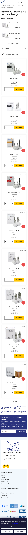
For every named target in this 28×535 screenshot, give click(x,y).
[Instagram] (7, 466)
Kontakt (3, 475)
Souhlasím (20, 531)
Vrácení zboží (4, 498)
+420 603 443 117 (11, 459)
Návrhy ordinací (5, 479)
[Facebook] (4, 466)
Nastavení (13, 527)
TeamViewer (4, 495)
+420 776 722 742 (11, 462)
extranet (3, 500)
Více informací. (14, 523)
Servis (3, 477)
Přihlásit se (21, 431)
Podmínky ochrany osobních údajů (10, 488)
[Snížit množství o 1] (6, 89)
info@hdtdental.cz (10, 455)
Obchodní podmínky (6, 486)
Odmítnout (7, 531)
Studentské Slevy (6, 484)
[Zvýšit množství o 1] (13, 89)
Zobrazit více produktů (13, 43)
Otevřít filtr (6, 48)
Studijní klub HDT (6, 482)
